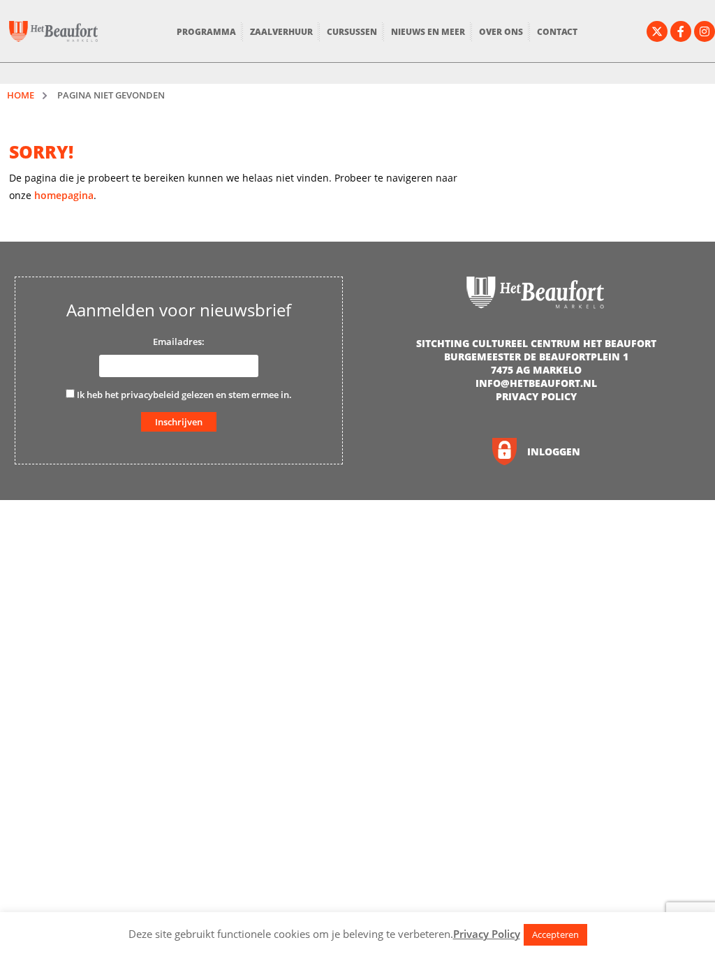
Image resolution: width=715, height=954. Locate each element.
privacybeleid (150, 394)
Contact (557, 32)
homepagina (64, 195)
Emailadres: (179, 341)
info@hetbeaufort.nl (536, 383)
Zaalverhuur (281, 32)
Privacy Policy (536, 396)
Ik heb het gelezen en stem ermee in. (183, 394)
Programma (206, 32)
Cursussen (352, 32)
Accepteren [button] (555, 934)
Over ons (501, 32)
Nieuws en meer (428, 32)
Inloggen (553, 451)
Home (20, 95)
